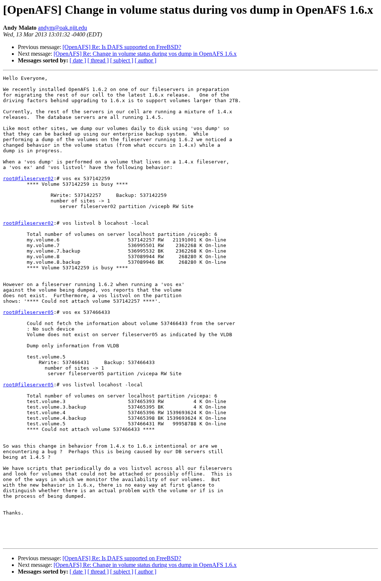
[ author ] (145, 60)
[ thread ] (98, 60)
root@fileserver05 (28, 312)
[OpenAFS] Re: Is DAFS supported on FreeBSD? (122, 47)
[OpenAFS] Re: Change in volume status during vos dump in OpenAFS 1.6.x (145, 54)
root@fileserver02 (28, 178)
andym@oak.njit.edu (62, 28)
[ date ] (78, 60)
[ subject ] (121, 60)
